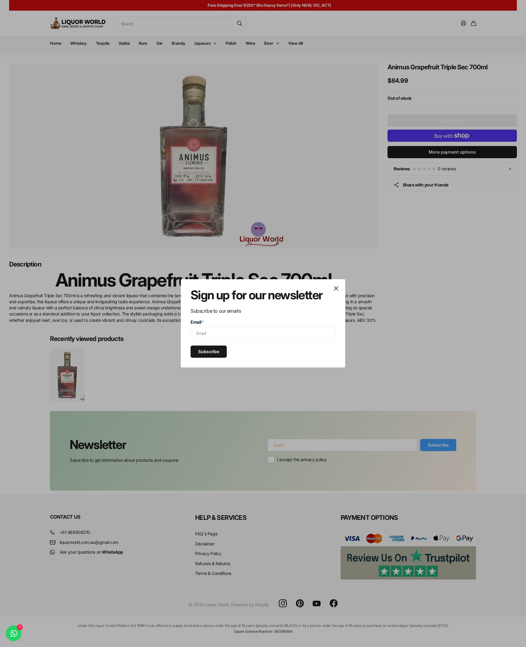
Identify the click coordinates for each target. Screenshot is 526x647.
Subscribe (208, 351)
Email (197, 322)
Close (336, 288)
